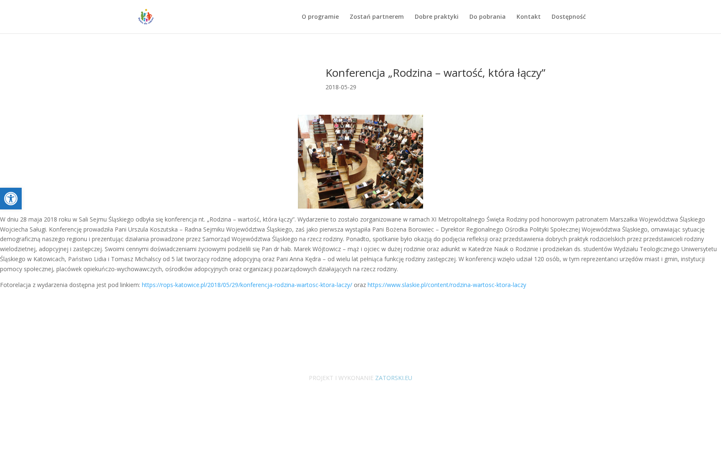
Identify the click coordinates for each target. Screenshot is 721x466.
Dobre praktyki (437, 17)
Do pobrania (487, 17)
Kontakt (529, 17)
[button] (11, 198)
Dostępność (569, 17)
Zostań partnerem (377, 17)
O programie (320, 17)
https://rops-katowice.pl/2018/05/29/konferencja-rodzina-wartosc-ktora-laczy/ (246, 285)
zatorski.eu (392, 378)
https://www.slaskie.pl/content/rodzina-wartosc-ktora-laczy (446, 285)
